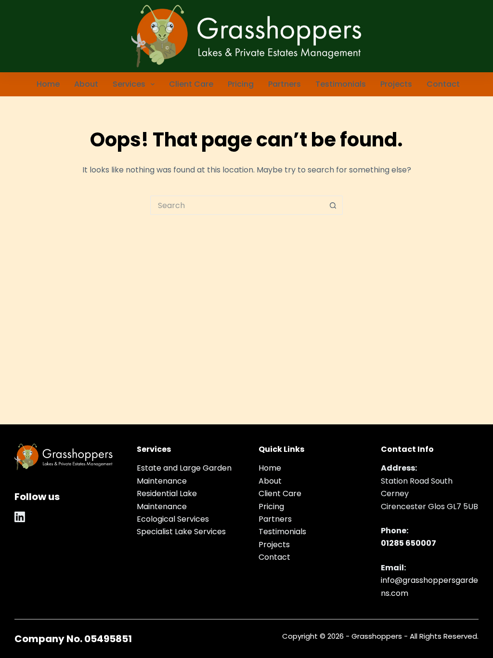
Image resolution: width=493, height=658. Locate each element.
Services (129, 84)
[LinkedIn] (19, 517)
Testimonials (340, 84)
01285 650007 (408, 543)
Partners (284, 84)
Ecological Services (173, 519)
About (86, 84)
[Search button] (333, 205)
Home (48, 84)
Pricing (241, 84)
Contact (443, 84)
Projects (396, 84)
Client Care (191, 84)
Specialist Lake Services (181, 531)
